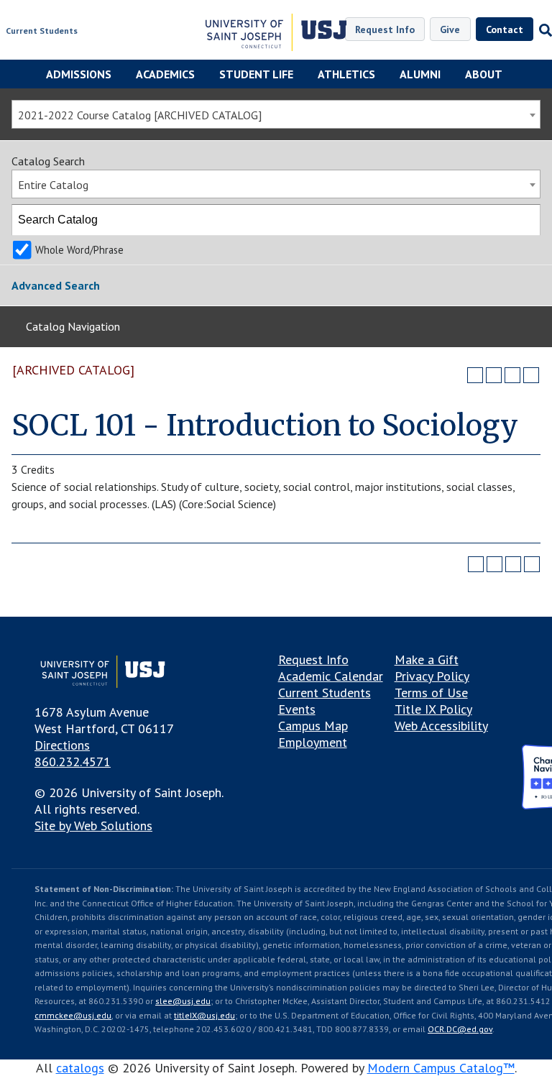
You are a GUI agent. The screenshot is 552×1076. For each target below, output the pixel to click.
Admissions (78, 74)
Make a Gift (427, 659)
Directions (62, 745)
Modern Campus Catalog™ (441, 1067)
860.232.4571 (72, 761)
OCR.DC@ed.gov (460, 1029)
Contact (504, 29)
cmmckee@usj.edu (72, 1015)
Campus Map (313, 725)
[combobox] (276, 114)
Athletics (346, 74)
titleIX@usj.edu (204, 1015)
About (483, 74)
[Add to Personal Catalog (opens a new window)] (475, 375)
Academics (165, 74)
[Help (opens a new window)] (531, 375)
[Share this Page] (494, 375)
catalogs (80, 1067)
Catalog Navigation (73, 326)
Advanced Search (56, 285)
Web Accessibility (441, 725)
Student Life (256, 74)
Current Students (42, 30)
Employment (312, 742)
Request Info (385, 29)
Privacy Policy (432, 676)
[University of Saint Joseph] (276, 34)
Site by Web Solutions (93, 825)
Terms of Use (431, 692)
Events (297, 709)
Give (450, 29)
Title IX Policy (433, 709)
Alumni (420, 74)
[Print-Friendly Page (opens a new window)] (512, 375)
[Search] (525, 220)
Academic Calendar (330, 676)
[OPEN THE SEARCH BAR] (542, 30)
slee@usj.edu (183, 1000)
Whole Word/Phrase (79, 250)
